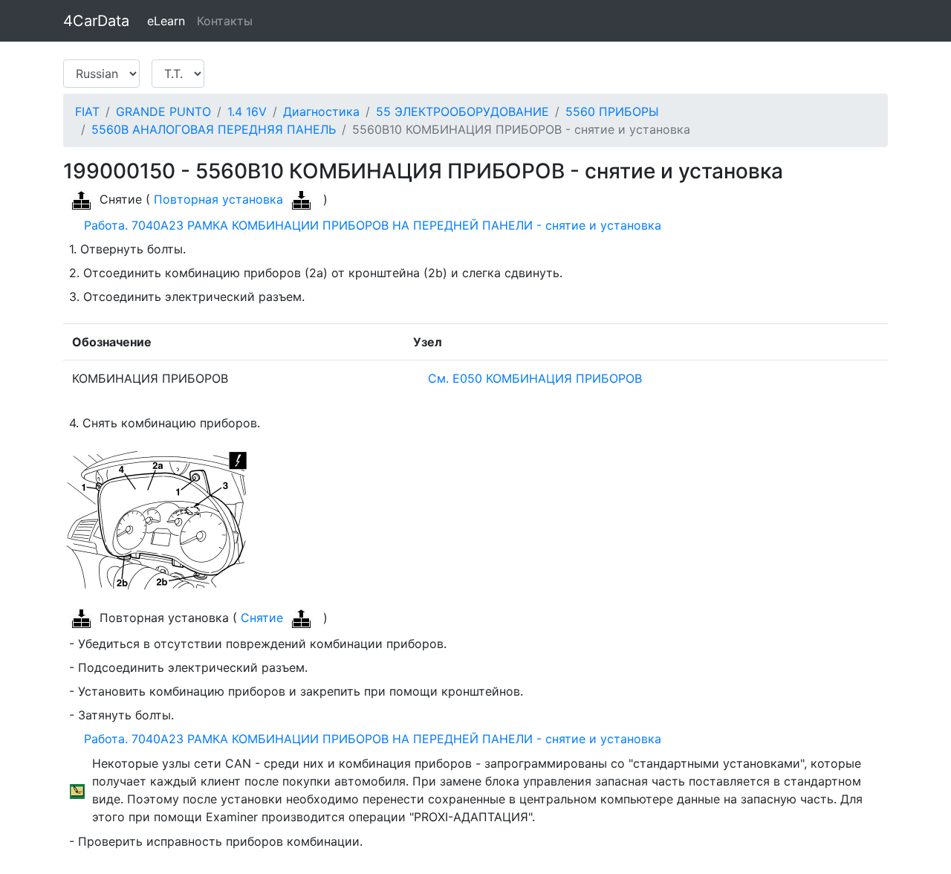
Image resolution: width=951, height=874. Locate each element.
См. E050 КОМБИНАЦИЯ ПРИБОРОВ (531, 378)
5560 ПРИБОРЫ (612, 111)
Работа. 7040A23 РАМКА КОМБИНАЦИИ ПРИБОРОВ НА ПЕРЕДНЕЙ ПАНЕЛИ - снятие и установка (369, 225)
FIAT (87, 111)
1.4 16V (247, 111)
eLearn (166, 20)
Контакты (225, 20)
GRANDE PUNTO (163, 111)
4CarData (96, 21)
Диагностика (321, 111)
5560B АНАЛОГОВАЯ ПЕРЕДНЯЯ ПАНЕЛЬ (213, 129)
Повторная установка (218, 199)
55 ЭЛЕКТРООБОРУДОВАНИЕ (462, 111)
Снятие (262, 617)
